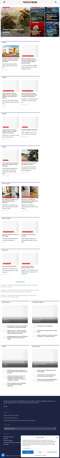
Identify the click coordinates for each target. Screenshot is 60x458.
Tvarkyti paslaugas (26, 448)
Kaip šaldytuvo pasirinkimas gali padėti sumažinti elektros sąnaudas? (10, 201)
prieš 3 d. (5, 106)
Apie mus (6, 438)
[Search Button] (55, 2)
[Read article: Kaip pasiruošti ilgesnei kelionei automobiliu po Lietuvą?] (29, 156)
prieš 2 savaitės (25, 104)
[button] (57, 437)
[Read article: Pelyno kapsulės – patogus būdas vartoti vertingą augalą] (34, 371)
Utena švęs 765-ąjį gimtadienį (9, 266)
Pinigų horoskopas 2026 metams (11, 415)
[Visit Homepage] (30, 2)
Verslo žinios (35, 7)
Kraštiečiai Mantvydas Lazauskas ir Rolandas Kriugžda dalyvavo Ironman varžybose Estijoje (17, 338)
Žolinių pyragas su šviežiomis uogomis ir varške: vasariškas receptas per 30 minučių (9, 131)
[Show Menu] (4, 2)
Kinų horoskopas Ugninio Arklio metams (36, 33)
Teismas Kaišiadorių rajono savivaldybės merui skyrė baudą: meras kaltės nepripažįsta (16, 384)
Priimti (27, 452)
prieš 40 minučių (6, 274)
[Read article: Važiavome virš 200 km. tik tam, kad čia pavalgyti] (10, 227)
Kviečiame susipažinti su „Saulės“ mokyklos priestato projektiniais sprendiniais (10, 60)
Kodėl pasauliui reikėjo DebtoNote (45, 326)
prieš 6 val (5, 69)
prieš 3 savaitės (6, 175)
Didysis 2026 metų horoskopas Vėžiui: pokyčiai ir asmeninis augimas (19, 420)
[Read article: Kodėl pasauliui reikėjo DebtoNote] (34, 326)
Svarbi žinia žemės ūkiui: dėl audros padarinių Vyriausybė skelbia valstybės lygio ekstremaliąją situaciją (13, 363)
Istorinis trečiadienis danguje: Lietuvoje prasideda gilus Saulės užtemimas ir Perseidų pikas (29, 95)
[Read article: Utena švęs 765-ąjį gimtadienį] (10, 259)
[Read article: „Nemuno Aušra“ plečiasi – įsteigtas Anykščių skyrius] (29, 259)
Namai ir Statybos (7, 196)
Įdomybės (5, 127)
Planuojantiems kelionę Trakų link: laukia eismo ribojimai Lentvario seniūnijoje (10, 164)
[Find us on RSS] (6, 406)
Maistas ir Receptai (8, 231)
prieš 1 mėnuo (6, 210)
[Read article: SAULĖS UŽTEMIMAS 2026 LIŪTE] (29, 122)
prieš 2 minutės (6, 34)
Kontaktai (6, 444)
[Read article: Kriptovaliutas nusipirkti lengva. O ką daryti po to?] (34, 331)
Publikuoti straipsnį (8, 436)
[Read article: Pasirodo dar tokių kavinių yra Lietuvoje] (29, 227)
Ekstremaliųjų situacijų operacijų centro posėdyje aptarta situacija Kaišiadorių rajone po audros (17, 371)
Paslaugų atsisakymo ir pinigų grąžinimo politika (16, 442)
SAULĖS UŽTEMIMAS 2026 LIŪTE (29, 129)
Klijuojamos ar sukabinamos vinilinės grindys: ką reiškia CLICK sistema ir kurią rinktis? (29, 201)
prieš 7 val (6, 321)
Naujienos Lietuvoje (8, 55)
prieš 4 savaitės (25, 172)
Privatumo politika (8, 440)
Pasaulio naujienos (8, 90)
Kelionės (5, 160)
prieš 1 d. (5, 242)
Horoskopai (6, 7)
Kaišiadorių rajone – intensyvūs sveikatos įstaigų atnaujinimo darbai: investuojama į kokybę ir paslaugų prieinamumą (16, 332)
